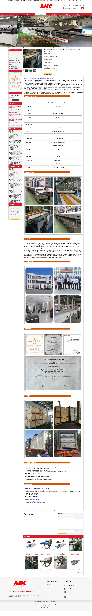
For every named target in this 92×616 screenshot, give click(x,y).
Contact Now (15, 219)
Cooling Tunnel (19, 47)
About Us (26, 14)
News (53, 14)
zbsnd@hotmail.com (79, 5)
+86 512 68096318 (68, 5)
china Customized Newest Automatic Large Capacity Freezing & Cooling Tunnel (17, 148)
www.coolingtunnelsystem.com (73, 588)
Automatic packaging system (16, 62)
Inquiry (66, 14)
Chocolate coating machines (43, 601)
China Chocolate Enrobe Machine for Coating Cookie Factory (18, 138)
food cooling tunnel (50, 510)
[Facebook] (65, 596)
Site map (49, 589)
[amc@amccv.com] (24, 516)
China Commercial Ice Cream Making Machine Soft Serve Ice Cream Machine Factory (18, 161)
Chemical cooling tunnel (15, 53)
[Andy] (10, 217)
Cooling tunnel (53, 601)
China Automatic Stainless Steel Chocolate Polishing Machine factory (18, 143)
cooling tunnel (29, 510)
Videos (79, 14)
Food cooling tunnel (27, 47)
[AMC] (46, 7)
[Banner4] (46, 31)
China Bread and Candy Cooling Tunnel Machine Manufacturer (39, 245)
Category (13, 47)
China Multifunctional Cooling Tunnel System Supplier (49, 467)
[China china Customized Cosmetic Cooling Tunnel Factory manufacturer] (11, 132)
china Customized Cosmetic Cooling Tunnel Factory (17, 131)
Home (13, 14)
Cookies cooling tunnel (14, 58)
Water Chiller (12, 64)
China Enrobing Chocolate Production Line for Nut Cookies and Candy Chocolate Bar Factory (17, 155)
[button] (45, 45)
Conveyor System (13, 66)
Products (40, 14)
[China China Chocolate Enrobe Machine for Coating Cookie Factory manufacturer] (11, 138)
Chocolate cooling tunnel (15, 60)
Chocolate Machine (14, 68)
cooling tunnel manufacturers (39, 510)
